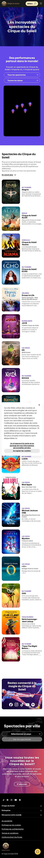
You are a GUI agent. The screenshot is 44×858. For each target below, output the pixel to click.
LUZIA (25, 459)
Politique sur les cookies (11, 825)
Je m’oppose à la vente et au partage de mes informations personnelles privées (22, 444)
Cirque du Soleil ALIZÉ (29, 216)
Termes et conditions (10, 833)
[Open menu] (40, 3)
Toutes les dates (15, 80)
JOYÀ (24, 323)
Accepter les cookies (22, 451)
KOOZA (25, 378)
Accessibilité (7, 821)
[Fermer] (39, 404)
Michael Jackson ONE (30, 511)
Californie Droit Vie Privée (12, 837)
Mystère (26, 538)
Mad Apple (27, 484)
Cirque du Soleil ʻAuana (29, 243)
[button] (17, 107)
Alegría (25, 189)
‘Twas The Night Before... (29, 647)
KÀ (23, 350)
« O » (24, 566)
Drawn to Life (28, 295)
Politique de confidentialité (13, 829)
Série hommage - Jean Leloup (30, 620)
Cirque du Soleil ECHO (29, 270)
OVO (24, 593)
